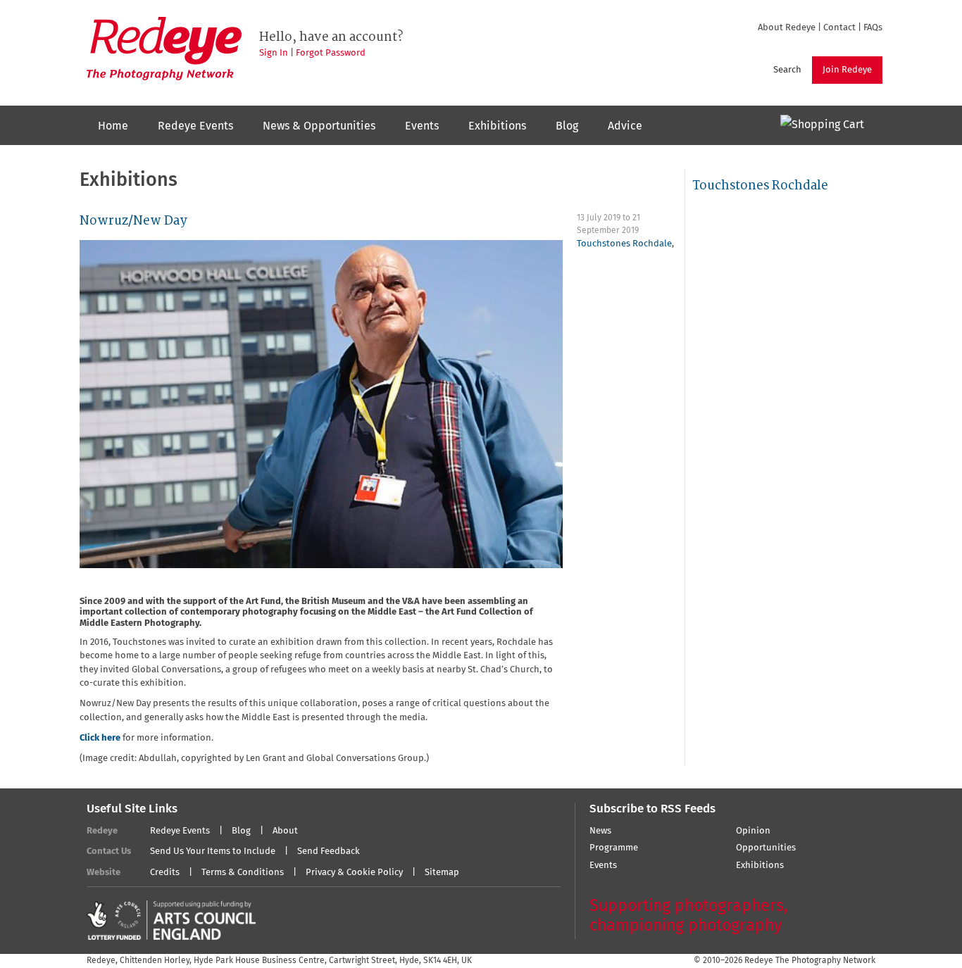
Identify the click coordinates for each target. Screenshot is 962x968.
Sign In (273, 53)
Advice (625, 126)
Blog (567, 126)
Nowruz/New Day (133, 220)
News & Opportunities (319, 126)
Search (787, 70)
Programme (613, 848)
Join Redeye (847, 70)
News (600, 831)
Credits (165, 872)
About (285, 831)
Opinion (753, 831)
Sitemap (442, 872)
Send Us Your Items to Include (212, 851)
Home (113, 126)
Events (422, 126)
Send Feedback (328, 851)
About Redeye (787, 27)
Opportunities (766, 848)
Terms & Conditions (242, 872)
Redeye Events (195, 126)
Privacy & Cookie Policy (354, 872)
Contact (839, 27)
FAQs (872, 27)
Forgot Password (331, 53)
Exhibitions (497, 126)
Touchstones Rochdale (624, 244)
